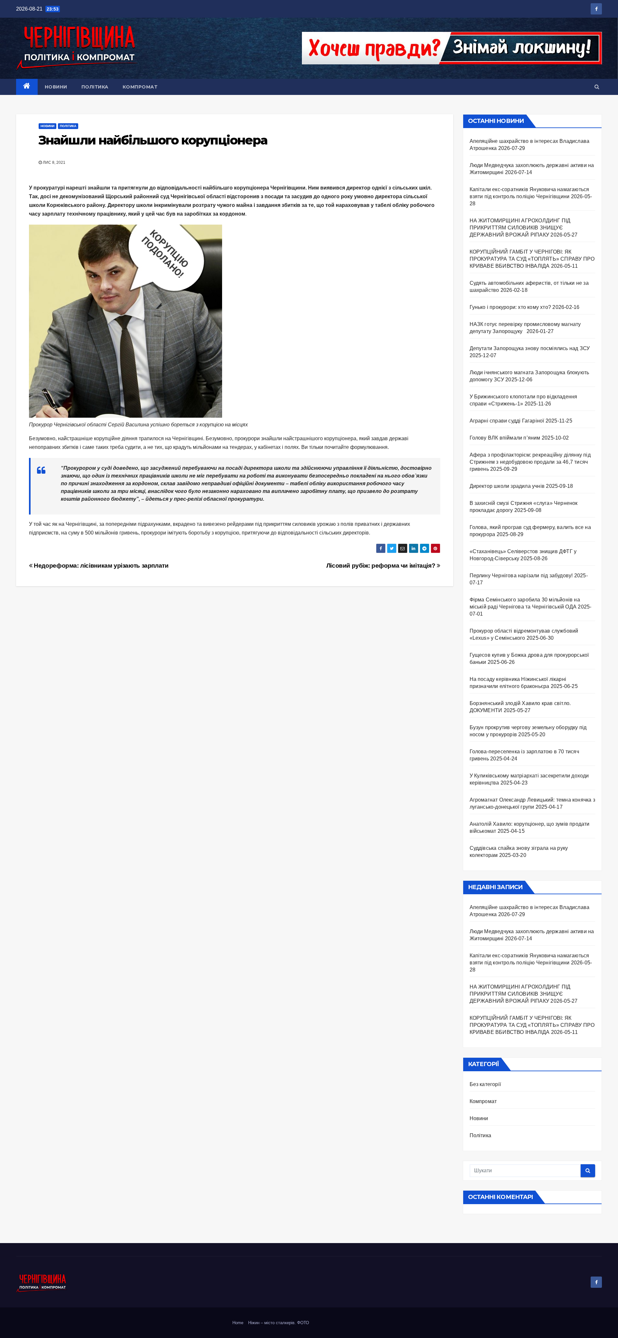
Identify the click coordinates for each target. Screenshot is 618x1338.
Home (237, 1322)
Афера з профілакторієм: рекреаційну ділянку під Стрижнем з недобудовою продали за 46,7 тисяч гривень (530, 462)
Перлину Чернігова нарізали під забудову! (521, 575)
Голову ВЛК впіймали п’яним (505, 438)
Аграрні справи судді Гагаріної (507, 420)
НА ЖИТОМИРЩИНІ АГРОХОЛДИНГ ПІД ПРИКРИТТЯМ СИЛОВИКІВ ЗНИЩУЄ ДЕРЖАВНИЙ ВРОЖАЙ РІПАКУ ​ (520, 227)
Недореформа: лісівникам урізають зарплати (101, 565)
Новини (56, 87)
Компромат (140, 87)
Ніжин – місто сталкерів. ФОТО (278, 1322)
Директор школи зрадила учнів (507, 486)
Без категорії (485, 1084)
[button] (597, 86)
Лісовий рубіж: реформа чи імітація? (381, 565)
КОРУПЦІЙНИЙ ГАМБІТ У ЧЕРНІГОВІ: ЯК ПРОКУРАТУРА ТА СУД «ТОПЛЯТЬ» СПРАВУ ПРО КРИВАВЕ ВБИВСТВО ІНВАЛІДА (532, 259)
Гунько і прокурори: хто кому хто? (510, 307)
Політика (94, 87)
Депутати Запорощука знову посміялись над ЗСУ (530, 348)
